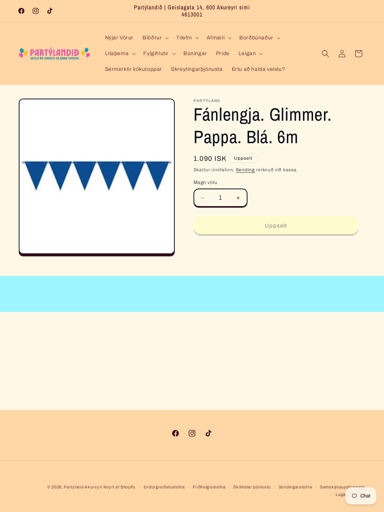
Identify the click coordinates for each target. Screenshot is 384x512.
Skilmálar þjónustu (252, 487)
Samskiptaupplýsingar (342, 487)
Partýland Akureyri (83, 487)
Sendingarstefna (295, 487)
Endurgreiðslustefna (164, 487)
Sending (245, 169)
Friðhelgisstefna (209, 487)
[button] (155, 38)
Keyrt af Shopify (120, 487)
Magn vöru (206, 182)
